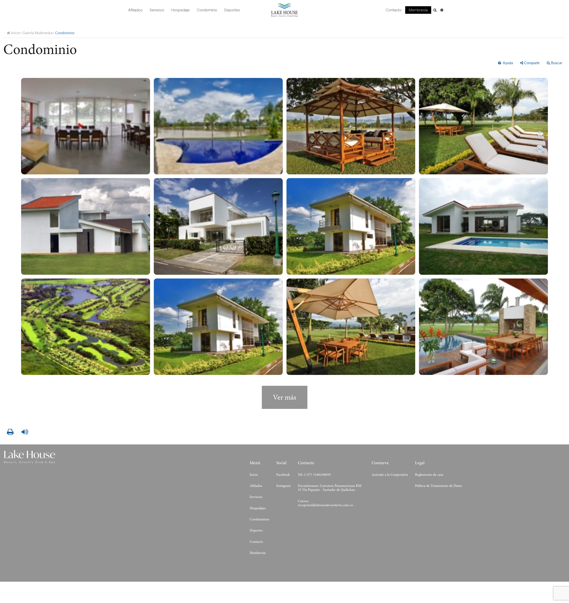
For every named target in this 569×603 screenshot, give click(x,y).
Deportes (232, 10)
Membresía (418, 10)
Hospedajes (258, 508)
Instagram (283, 485)
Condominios (259, 519)
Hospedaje (180, 10)
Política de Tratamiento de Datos (438, 485)
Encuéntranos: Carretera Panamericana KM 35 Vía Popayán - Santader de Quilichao (329, 487)
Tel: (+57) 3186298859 (314, 474)
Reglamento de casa (429, 474)
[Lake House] (284, 10)
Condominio (207, 10)
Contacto (394, 10)
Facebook (283, 474)
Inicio (254, 474)
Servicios (157, 10)
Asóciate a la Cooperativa (390, 474)
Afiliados (135, 10)
